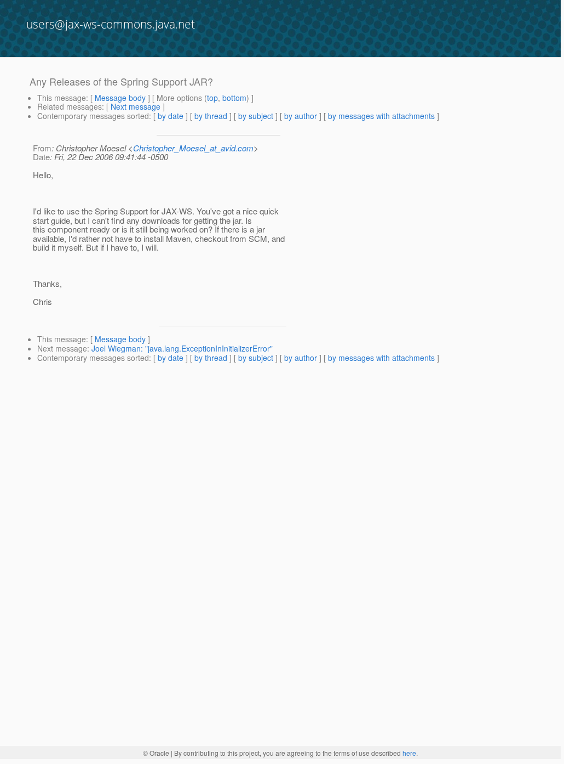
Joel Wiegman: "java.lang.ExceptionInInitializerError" (182, 348)
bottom (234, 97)
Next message (135, 106)
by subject (255, 115)
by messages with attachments (381, 115)
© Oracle (156, 752)
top (212, 97)
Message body (120, 97)
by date (170, 115)
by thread (210, 115)
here (409, 752)
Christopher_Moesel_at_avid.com (193, 148)
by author (300, 115)
